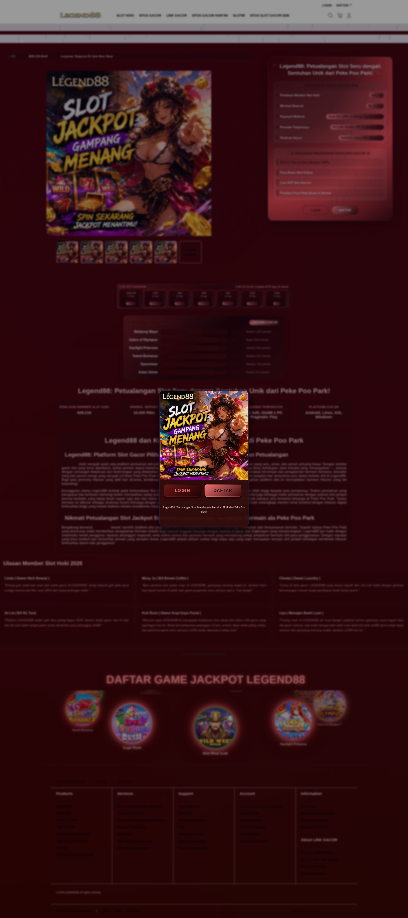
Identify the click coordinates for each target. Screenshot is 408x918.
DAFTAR (223, 490)
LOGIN (182, 490)
